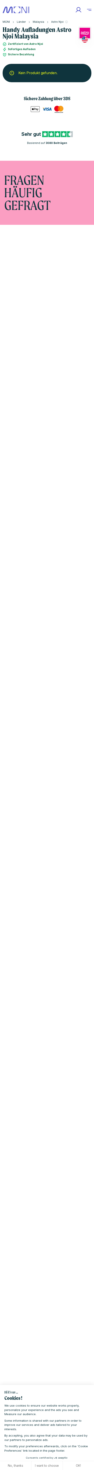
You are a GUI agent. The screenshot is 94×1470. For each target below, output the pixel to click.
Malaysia (38, 21)
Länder (21, 21)
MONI (6, 21)
